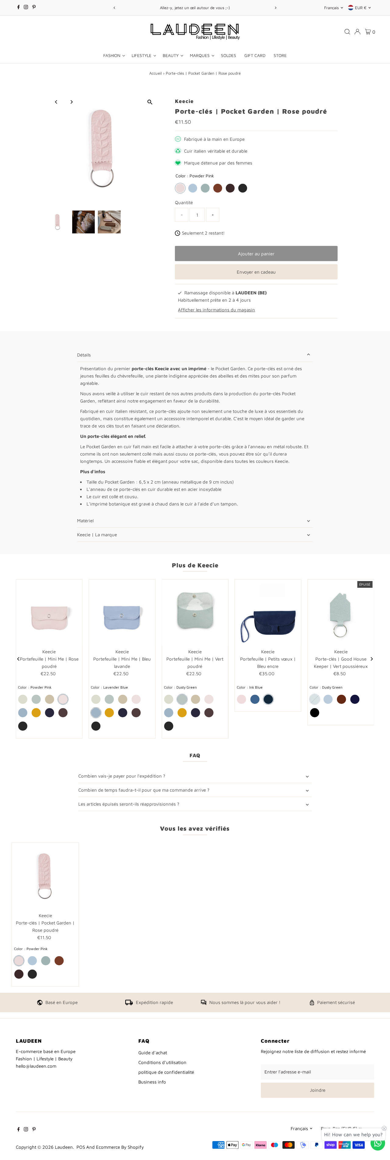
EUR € (361, 7)
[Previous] (114, 8)
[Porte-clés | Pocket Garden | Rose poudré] (45, 876)
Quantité (184, 202)
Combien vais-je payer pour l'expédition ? (121, 776)
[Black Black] (242, 188)
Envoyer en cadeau (256, 272)
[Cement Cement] (22, 699)
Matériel (85, 520)
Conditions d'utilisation (162, 1062)
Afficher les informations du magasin (216, 309)
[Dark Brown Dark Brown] (230, 188)
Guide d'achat (152, 1052)
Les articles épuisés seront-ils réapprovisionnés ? (128, 804)
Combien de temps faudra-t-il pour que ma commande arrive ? (143, 790)
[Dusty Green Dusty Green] (205, 188)
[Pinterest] (34, 7)
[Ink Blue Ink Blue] (49, 712)
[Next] (275, 8)
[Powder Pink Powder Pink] (180, 188)
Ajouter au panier (256, 253)
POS (80, 1147)
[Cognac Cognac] (217, 188)
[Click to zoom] (150, 102)
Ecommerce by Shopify (120, 1147)
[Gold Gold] (49, 699)
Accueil (155, 73)
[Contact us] (377, 1143)
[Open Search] (347, 31)
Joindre (317, 1090)
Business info (152, 1081)
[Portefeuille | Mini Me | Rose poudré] (49, 613)
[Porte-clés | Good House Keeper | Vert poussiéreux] (341, 613)
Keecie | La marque (97, 534)
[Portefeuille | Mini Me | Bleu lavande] (122, 613)
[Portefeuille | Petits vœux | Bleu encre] (268, 613)
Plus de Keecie (195, 565)
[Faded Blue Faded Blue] (255, 699)
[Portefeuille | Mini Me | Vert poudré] (195, 613)
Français (331, 7)
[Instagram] (26, 7)
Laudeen (64, 1147)
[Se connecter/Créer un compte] (357, 31)
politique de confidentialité (166, 1072)
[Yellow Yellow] (36, 712)
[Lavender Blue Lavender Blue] (192, 188)
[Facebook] (18, 7)
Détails (84, 354)
